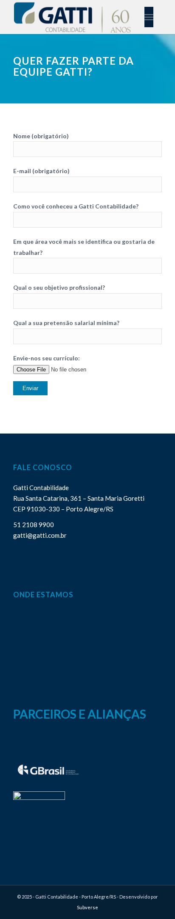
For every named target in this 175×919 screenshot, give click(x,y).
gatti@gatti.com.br (40, 535)
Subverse (87, 907)
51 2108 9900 (33, 524)
